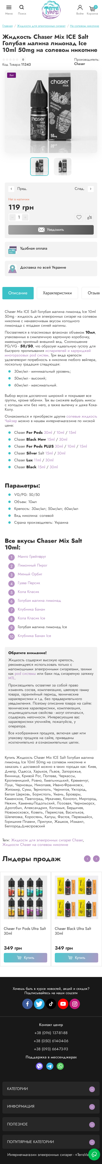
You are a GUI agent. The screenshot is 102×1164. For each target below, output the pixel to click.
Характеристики (57, 293)
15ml (72, 432)
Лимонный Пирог (32, 565)
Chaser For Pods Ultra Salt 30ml (25, 931)
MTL (11, 678)
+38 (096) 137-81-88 (51, 1033)
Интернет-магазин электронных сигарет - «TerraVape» (51, 1154)
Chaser (79, 63)
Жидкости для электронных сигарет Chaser (47, 840)
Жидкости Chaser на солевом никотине (35, 844)
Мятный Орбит (30, 574)
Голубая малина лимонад (39, 600)
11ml (37, 460)
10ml (60, 432)
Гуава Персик (29, 583)
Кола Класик (28, 591)
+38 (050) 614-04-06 (51, 1041)
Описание (17, 293)
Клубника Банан (31, 609)
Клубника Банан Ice (34, 635)
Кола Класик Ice (31, 618)
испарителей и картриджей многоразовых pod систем (48, 353)
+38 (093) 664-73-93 (51, 1049)
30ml (48, 432)
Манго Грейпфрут (32, 556)
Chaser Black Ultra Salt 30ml (73, 931)
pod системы (25, 673)
